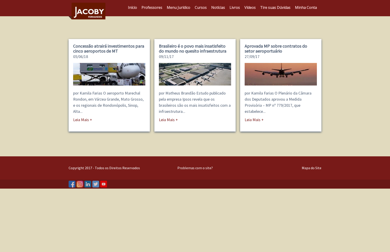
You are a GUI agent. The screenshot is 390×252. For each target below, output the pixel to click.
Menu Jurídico (178, 7)
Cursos (201, 7)
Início (132, 7)
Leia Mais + (82, 119)
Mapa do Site (311, 168)
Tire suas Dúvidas (275, 7)
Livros (235, 7)
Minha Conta (306, 7)
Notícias (218, 7)
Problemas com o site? (195, 168)
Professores (152, 7)
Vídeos (250, 7)
